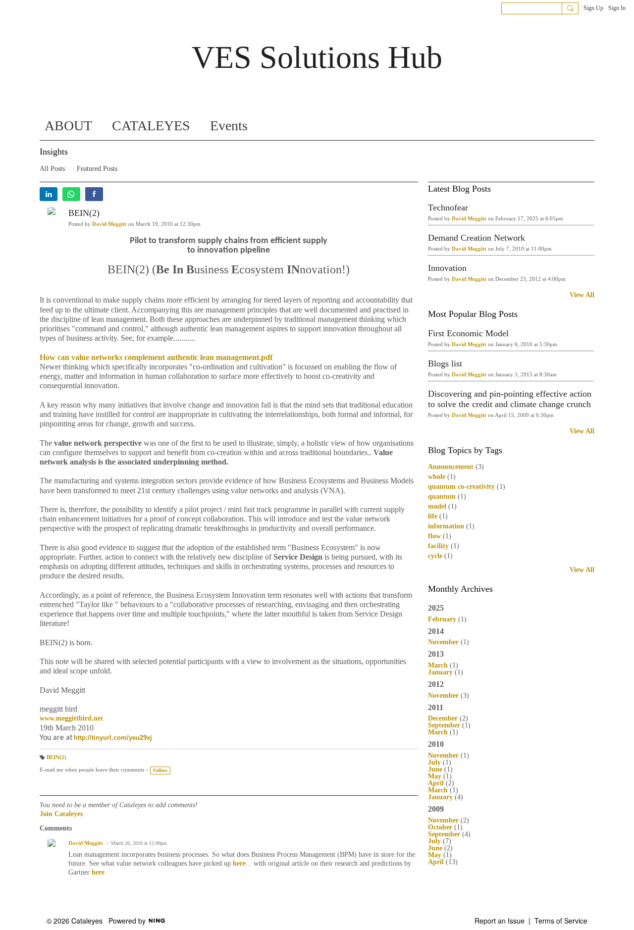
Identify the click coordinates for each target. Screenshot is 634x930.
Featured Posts (97, 168)
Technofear (448, 207)
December (443, 718)
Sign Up (593, 7)
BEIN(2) (84, 213)
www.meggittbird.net (71, 718)
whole (436, 476)
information (446, 526)
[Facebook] (94, 194)
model (437, 506)
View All (582, 295)
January (440, 672)
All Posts (52, 168)
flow (434, 536)
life (432, 516)
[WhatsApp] (71, 194)
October (440, 827)
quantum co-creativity (461, 486)
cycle (435, 556)
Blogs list (445, 363)
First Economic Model (468, 333)
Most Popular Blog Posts (473, 314)
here (239, 863)
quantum (442, 496)
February (442, 619)
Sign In (617, 7)
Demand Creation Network (476, 238)
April (436, 783)
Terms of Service (560, 921)
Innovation (447, 268)
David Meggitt (109, 224)
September (444, 725)
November (443, 642)
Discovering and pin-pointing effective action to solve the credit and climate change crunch (509, 399)
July (434, 762)
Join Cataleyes (61, 814)
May (434, 776)
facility (438, 546)
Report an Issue (500, 921)
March (438, 665)
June (435, 769)
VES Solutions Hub (317, 57)
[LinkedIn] (48, 194)
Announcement (451, 466)
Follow (160, 770)
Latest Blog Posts (459, 189)
